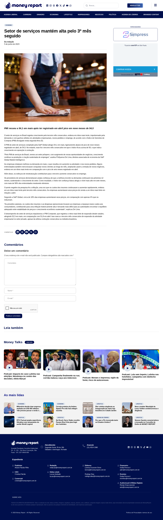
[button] (17, 232)
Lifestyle (100, 403)
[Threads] (53, 5)
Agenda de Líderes (103, 417)
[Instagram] (50, 5)
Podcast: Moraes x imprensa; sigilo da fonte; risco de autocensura (101, 379)
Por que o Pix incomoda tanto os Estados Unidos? (106, 421)
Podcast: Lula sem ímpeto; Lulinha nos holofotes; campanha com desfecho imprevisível (140, 376)
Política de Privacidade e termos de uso (139, 512)
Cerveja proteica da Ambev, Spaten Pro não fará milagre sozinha (66, 408)
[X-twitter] (60, 5)
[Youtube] (67, 5)
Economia (9, 25)
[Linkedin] (47, 5)
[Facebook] (57, 5)
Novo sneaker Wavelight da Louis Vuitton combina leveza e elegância (146, 408)
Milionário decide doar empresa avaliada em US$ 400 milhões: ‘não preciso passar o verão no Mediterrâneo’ (29, 409)
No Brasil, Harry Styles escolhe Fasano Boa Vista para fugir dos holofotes (68, 422)
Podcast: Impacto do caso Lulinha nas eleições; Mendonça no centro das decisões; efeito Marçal (22, 376)
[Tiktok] (63, 5)
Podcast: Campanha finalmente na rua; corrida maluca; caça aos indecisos (61, 376)
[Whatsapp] (70, 5)
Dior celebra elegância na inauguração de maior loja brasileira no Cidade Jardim (105, 408)
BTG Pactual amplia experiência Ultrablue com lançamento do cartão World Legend (29, 422)
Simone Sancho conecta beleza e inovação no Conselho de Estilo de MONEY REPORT (147, 422)
